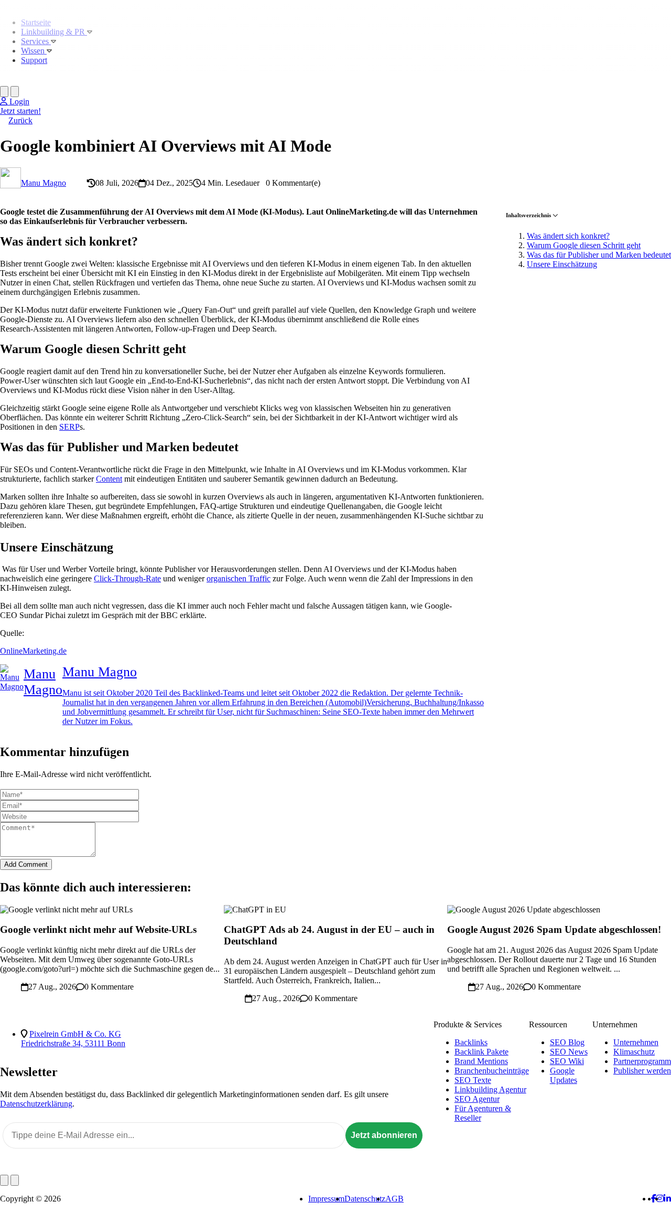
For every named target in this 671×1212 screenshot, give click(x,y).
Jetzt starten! (20, 111)
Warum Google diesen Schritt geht (584, 245)
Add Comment (26, 864)
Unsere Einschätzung (562, 264)
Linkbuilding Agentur (490, 1089)
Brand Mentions (481, 1061)
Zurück (20, 120)
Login (18, 101)
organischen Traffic (238, 578)
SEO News (569, 1051)
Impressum (326, 1198)
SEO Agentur (477, 1098)
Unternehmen (635, 1042)
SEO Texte (472, 1080)
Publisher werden (642, 1070)
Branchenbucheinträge (491, 1070)
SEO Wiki (567, 1061)
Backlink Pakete (481, 1051)
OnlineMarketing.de (33, 650)
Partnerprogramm (642, 1061)
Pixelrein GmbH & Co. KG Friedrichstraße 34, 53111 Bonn (73, 1038)
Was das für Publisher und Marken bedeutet (599, 254)
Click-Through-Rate (127, 578)
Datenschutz (364, 1198)
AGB (394, 1198)
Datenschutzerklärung (36, 1103)
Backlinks (471, 1042)
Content (109, 478)
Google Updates (563, 1075)
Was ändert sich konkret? (568, 235)
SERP (69, 426)
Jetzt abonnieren (384, 1135)
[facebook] (653, 1198)
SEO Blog (567, 1042)
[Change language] (4, 91)
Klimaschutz (634, 1051)
